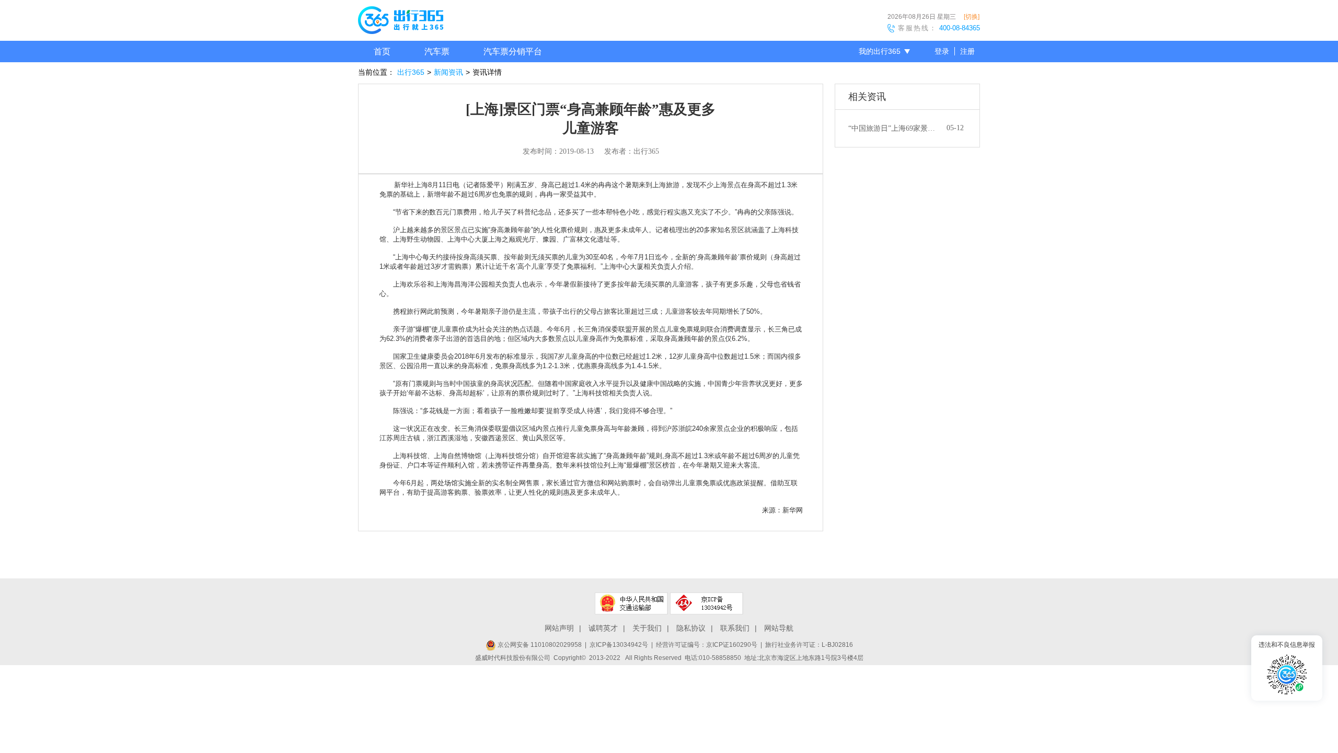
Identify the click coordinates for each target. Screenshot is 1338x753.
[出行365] (400, 22)
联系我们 (734, 628)
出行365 (410, 72)
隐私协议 (691, 628)
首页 (382, 51)
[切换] (971, 16)
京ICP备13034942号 (619, 644)
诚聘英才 (603, 628)
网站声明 (559, 628)
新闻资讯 (448, 72)
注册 (967, 51)
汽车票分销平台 (512, 51)
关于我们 (647, 628)
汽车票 (436, 51)
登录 (942, 51)
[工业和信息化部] (706, 603)
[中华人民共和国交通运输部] (631, 603)
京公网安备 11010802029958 (539, 644)
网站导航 (778, 628)
